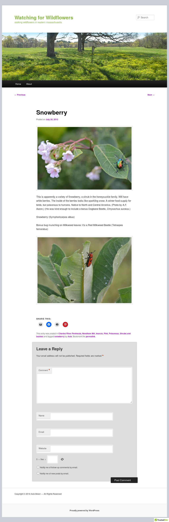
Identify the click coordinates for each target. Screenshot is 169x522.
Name (41, 415)
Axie (70, 336)
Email (41, 431)
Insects (99, 333)
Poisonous (114, 333)
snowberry (59, 336)
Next (151, 94)
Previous (20, 94)
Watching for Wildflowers (44, 17)
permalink (90, 336)
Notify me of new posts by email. (54, 473)
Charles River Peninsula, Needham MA (76, 333)
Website (42, 448)
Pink (106, 333)
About (29, 83)
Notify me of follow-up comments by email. (59, 467)
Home (18, 83)
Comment (44, 370)
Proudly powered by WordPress (84, 510)
